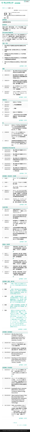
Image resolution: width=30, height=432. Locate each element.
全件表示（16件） (23, 279)
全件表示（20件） (23, 97)
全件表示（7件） (24, 173)
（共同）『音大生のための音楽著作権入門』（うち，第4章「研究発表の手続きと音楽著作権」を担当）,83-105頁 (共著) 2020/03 (18, 291)
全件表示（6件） (24, 66)
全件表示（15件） (23, 120)
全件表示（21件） (23, 418)
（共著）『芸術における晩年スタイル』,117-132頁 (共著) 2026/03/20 (18, 284)
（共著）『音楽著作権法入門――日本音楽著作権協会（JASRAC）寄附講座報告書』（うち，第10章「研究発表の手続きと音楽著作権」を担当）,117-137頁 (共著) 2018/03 (18, 299)
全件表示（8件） (24, 204)
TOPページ (4, 8)
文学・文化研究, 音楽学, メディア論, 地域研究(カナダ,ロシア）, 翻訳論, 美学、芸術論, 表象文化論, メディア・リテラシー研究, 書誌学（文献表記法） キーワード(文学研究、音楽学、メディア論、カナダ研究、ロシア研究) (14, 37)
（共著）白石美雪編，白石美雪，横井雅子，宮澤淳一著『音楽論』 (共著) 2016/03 (18, 306)
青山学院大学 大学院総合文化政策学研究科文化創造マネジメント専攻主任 (20, 159)
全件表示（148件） (23, 329)
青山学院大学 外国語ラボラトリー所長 (20, 150)
